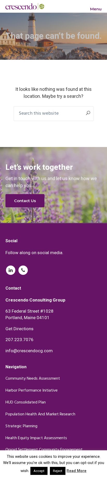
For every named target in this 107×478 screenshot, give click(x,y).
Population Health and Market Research (40, 414)
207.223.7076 (19, 339)
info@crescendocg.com (29, 350)
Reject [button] (57, 471)
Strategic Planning (21, 426)
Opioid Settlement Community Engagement (44, 450)
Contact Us (25, 200)
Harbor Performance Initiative (31, 390)
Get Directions (19, 328)
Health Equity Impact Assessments (36, 438)
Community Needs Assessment (32, 379)
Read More (76, 470)
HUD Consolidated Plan (25, 402)
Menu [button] (96, 8)
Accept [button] (39, 471)
